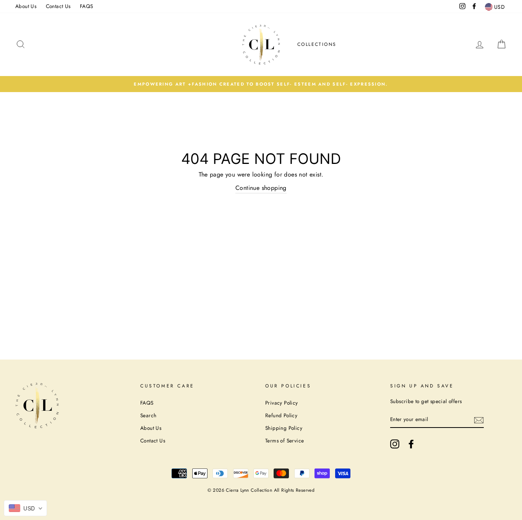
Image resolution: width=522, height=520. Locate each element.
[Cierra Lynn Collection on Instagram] (394, 444)
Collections (316, 44)
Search (148, 415)
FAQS (86, 6)
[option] (261, 84)
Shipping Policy (283, 428)
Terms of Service (284, 440)
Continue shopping (261, 187)
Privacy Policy (281, 403)
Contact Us (58, 6)
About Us (25, 6)
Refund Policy (281, 415)
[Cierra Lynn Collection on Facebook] (411, 444)
